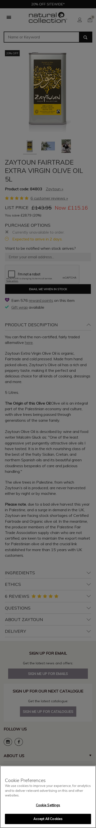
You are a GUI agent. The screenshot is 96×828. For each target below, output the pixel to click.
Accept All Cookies (48, 819)
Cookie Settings (48, 805)
